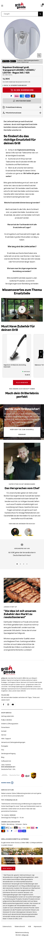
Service (3, 735)
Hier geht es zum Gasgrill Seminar (22, 431)
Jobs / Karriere (6, 765)
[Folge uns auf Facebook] (3, 704)
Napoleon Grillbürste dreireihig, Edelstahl (15, 366)
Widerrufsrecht (20, 926)
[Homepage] (8, 666)
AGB (29, 926)
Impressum (37, 926)
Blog (2, 757)
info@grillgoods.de (11, 800)
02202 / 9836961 (10, 815)
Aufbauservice (6, 761)
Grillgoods (24, 935)
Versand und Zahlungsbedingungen (13, 742)
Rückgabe (4, 746)
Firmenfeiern (5, 727)
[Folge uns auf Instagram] (8, 704)
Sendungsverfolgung (8, 753)
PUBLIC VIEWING (6, 720)
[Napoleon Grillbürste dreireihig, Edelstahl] (17, 348)
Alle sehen (7, 868)
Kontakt (3, 731)
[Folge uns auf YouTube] (12, 704)
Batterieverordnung (22, 932)
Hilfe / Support (6, 739)
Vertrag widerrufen (7, 716)
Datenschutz (7, 926)
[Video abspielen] (22, 309)
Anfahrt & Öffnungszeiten (9, 724)
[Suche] (40, 14)
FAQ (2, 750)
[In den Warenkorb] (28, 360)
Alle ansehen (22, 382)
